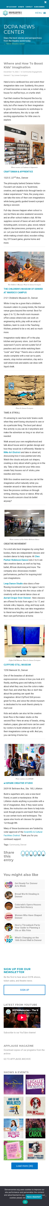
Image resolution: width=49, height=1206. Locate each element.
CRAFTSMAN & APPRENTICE (18, 171)
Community (14, 845)
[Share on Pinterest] (27, 853)
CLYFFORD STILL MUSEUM (17, 664)
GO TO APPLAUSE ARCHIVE (17, 1059)
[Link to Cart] (44, 2)
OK (25, 1202)
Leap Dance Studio (13, 583)
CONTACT (29, 7)
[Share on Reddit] (35, 853)
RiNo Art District (12, 452)
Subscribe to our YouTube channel (20, 1032)
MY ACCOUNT (12, 7)
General (7, 75)
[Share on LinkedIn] (31, 853)
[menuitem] (11, 7)
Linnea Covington (21, 75)
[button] (38, 13)
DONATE (21, 7)
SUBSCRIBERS (39, 7)
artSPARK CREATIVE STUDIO (18, 783)
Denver (23, 845)
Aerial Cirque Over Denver (17, 598)
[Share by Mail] (39, 853)
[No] (45, 1196)
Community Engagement (32, 72)
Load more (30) (24, 1166)
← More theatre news (14, 43)
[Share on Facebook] (23, 853)
